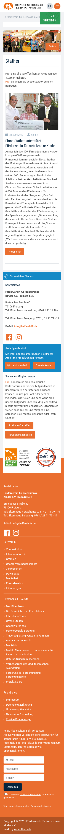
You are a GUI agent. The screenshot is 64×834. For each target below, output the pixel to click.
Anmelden (12, 786)
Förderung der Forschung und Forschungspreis (23, 674)
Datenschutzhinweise (41, 806)
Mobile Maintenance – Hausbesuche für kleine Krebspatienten (30, 652)
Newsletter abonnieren (20, 434)
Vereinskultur (14, 549)
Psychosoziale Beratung (20, 630)
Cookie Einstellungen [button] (18, 719)
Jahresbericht (14, 568)
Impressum (12, 699)
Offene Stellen (14, 621)
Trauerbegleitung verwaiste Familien (27, 635)
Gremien (11, 559)
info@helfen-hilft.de (25, 326)
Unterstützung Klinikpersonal (23, 659)
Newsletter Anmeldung (19, 714)
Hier (7, 81)
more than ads (22, 829)
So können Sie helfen (19, 425)
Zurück (52, 46)
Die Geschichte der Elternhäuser (25, 611)
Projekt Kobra (14, 681)
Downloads (12, 573)
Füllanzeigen (13, 588)
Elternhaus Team (16, 616)
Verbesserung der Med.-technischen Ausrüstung (27, 666)
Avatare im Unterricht (18, 640)
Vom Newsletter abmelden (16, 806)
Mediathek (12, 578)
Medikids (11, 645)
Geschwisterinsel (16, 625)
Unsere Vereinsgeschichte (21, 564)
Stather (34, 134)
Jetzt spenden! (19, 365)
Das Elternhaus (15, 606)
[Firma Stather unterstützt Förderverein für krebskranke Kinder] (32, 111)
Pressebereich (14, 583)
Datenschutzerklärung (19, 704)
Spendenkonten (44, 365)
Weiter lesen (15, 251)
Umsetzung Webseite (18, 709)
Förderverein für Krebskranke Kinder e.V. (27, 17)
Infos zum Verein (16, 554)
